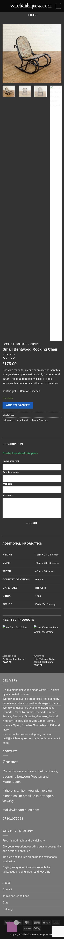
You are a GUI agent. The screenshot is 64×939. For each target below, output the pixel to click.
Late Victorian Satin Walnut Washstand (44, 660)
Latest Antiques (40, 420)
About (6, 882)
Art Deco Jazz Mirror (14, 659)
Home (6, 344)
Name (11, 461)
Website (7, 483)
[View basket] (58, 6)
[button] (5, 6)
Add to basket (18, 405)
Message (8, 495)
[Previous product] (12, 356)
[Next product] (5, 356)
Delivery (8, 909)
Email (11, 472)
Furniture (20, 344)
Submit (32, 522)
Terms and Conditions (16, 896)
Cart (5, 902)
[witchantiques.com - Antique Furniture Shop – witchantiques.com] (31, 6)
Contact (7, 889)
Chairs (34, 344)
